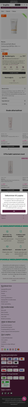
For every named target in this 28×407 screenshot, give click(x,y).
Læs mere (19, 208)
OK (14, 211)
